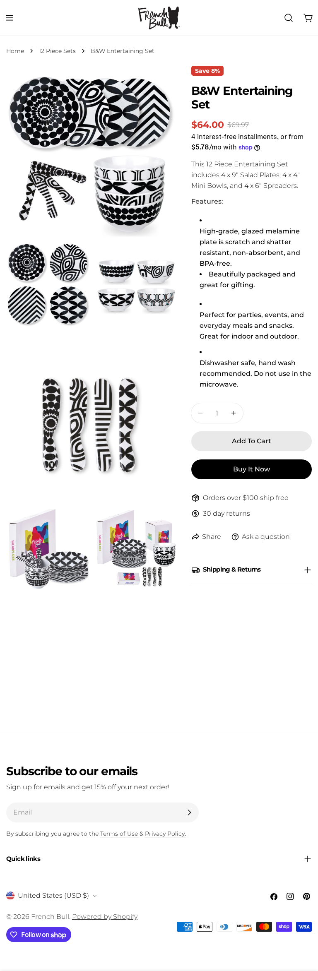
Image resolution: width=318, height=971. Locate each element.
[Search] (288, 18)
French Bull (50, 917)
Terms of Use (119, 833)
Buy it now (251, 469)
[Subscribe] (189, 812)
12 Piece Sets (57, 51)
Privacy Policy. (165, 833)
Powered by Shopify (104, 917)
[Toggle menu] (9, 18)
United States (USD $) (53, 895)
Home (15, 51)
